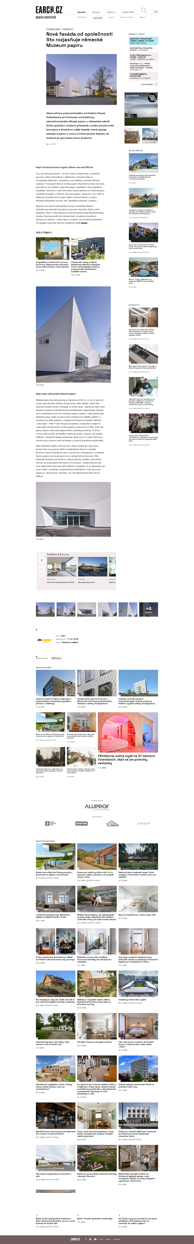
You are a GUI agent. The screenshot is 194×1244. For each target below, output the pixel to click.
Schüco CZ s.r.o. (58, 554)
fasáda (84, 223)
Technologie (98, 17)
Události (142, 17)
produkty (68, 29)
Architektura (82, 17)
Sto (47, 144)
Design (111, 17)
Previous (50, 566)
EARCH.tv (111, 12)
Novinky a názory (126, 17)
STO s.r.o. (56, 658)
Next (113, 566)
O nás (101, 1239)
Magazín (81, 12)
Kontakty (117, 1239)
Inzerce (108, 1239)
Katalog (96, 12)
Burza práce (128, 12)
